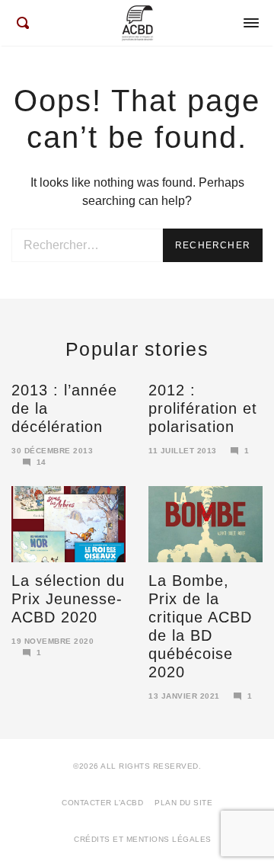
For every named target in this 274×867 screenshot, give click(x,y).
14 (41, 462)
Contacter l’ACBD (102, 802)
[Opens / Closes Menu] (251, 23)
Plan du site (183, 802)
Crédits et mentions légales (143, 839)
